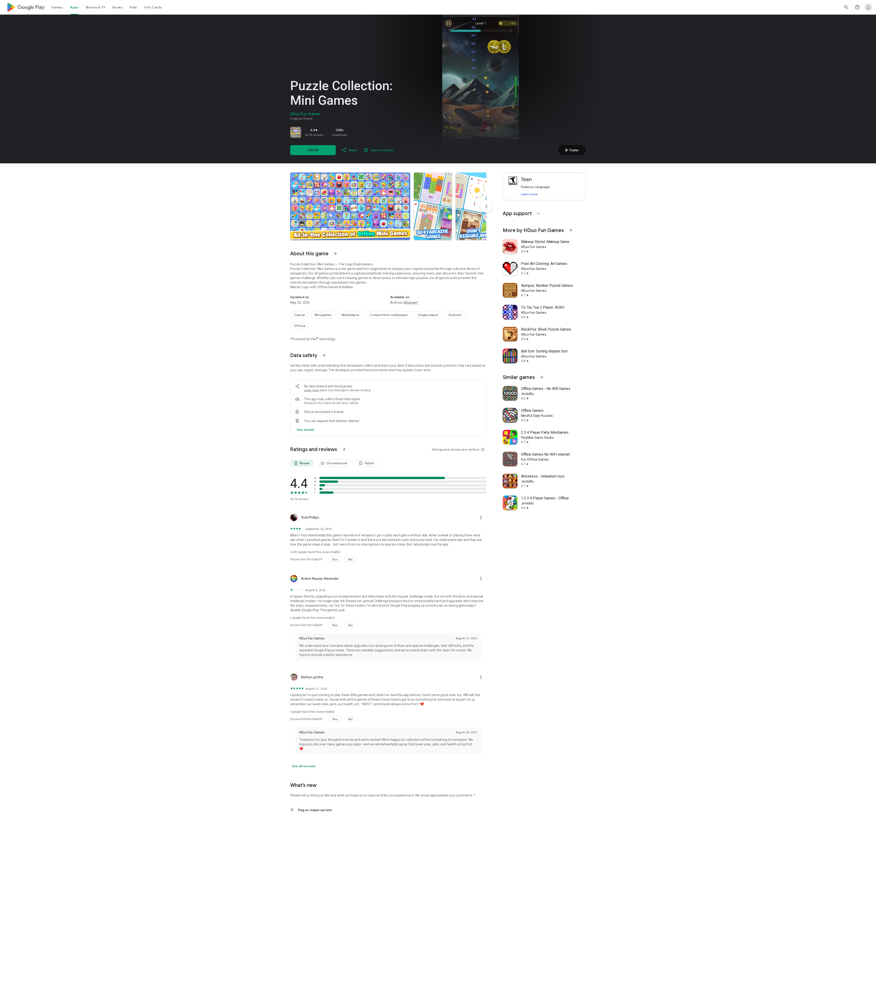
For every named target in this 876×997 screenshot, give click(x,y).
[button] (350, 206)
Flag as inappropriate (311, 810)
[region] (354, 132)
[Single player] (428, 314)
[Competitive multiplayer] (389, 314)
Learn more (311, 390)
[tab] (57, 7)
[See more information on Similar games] (541, 377)
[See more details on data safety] (305, 429)
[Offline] (299, 325)
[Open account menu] (868, 7)
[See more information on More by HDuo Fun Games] (570, 230)
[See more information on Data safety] (323, 355)
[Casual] (299, 314)
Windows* (410, 302)
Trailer (571, 150)
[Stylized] (455, 314)
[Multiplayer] (350, 314)
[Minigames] (323, 314)
